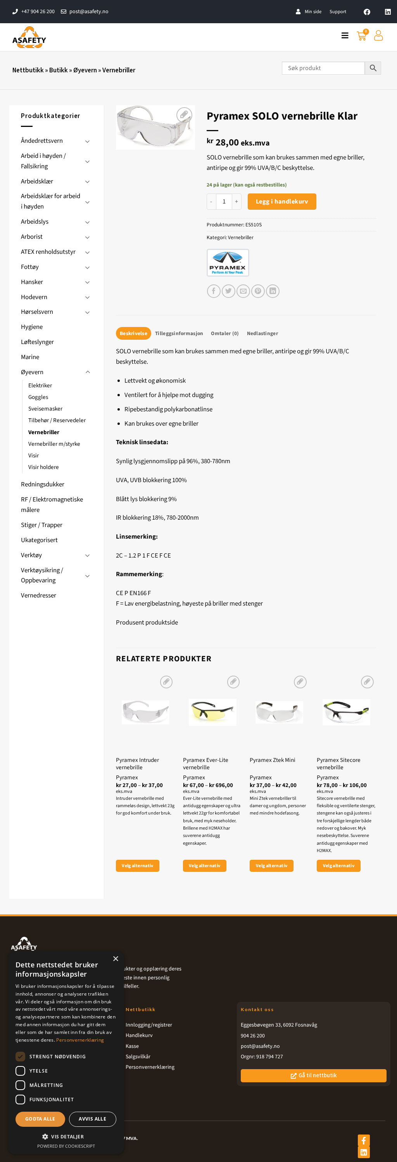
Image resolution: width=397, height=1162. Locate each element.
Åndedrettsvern (42, 140)
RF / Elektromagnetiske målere (52, 505)
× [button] (115, 959)
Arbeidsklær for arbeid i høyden (50, 201)
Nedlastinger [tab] (262, 333)
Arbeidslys (34, 221)
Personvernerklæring (80, 1040)
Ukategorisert (39, 540)
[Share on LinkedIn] (273, 291)
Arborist (32, 236)
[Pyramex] (227, 263)
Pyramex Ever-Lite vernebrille (205, 764)
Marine (30, 357)
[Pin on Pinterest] (258, 291)
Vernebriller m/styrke (54, 444)
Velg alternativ (137, 866)
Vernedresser (38, 595)
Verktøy (31, 555)
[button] (66, 1136)
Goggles (38, 397)
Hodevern (34, 297)
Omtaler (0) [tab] (225, 333)
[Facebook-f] (363, 1140)
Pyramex (127, 778)
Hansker (32, 282)
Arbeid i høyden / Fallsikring (43, 161)
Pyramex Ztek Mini (272, 760)
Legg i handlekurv (282, 201)
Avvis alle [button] (92, 1119)
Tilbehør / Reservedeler (57, 420)
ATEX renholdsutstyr (48, 252)
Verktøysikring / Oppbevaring (42, 575)
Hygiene (32, 327)
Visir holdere (43, 467)
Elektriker (40, 386)
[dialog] (66, 1052)
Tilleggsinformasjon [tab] (179, 333)
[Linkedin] (387, 11)
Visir (33, 456)
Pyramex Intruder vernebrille (137, 764)
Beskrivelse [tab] (133, 333)
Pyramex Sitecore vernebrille (339, 764)
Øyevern (85, 70)
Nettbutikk (28, 70)
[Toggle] (87, 141)
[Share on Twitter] (228, 291)
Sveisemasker (45, 409)
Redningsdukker (42, 484)
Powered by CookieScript (66, 1146)
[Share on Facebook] (214, 291)
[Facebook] (367, 11)
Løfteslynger (37, 342)
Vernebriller (118, 70)
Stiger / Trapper (41, 525)
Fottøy (30, 267)
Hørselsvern (37, 312)
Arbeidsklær (37, 181)
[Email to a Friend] (243, 291)
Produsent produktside (147, 622)
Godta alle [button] (40, 1119)
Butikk (58, 70)
